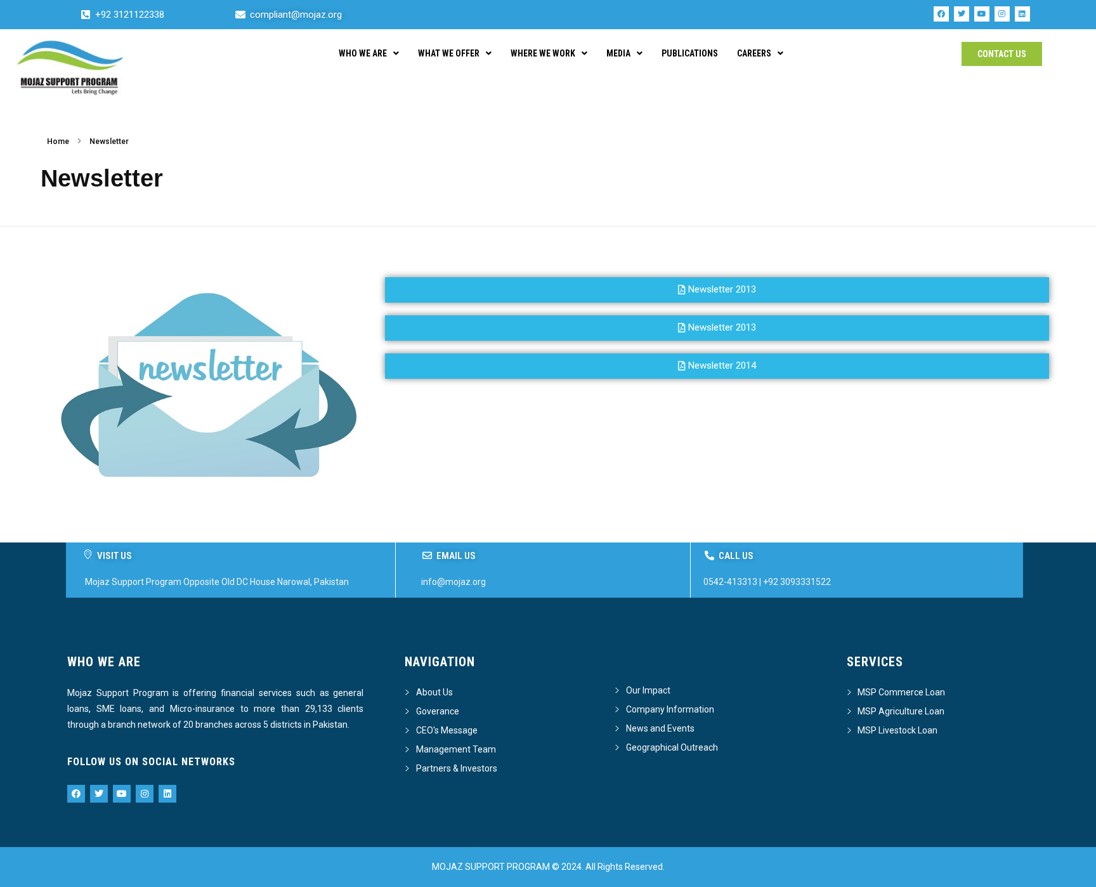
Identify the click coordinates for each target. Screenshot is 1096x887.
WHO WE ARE (363, 53)
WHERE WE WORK (543, 53)
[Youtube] (981, 14)
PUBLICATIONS (690, 53)
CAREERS (754, 53)
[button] (717, 366)
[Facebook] (941, 14)
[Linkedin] (1022, 14)
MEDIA (618, 53)
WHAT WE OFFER (449, 53)
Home (58, 141)
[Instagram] (1002, 14)
